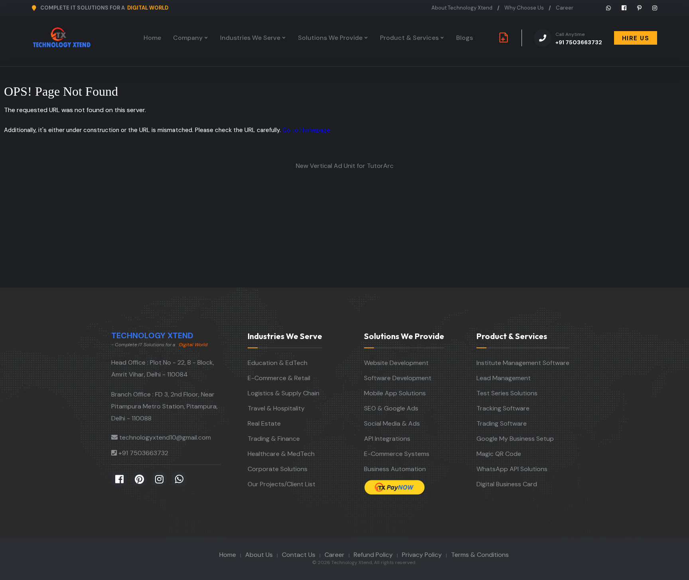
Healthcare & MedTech (281, 454)
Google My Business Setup (515, 438)
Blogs (464, 38)
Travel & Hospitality (276, 408)
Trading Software (501, 423)
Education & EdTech (277, 363)
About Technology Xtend (461, 7)
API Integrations (387, 438)
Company (188, 38)
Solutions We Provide (330, 38)
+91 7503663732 (578, 38)
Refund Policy (373, 554)
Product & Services (409, 38)
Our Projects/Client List (281, 484)
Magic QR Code (498, 454)
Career (564, 7)
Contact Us (298, 554)
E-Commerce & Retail (279, 378)
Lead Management (503, 378)
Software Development (397, 378)
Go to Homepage (306, 130)
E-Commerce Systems (396, 454)
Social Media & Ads (392, 423)
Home (152, 38)
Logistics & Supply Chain (283, 393)
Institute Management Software (522, 363)
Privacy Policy (422, 554)
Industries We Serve (250, 38)
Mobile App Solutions (395, 393)
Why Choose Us (524, 7)
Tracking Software (503, 408)
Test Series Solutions (506, 393)
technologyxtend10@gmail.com (165, 437)
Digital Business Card (506, 484)
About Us (259, 554)
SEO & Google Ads (391, 408)
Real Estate (264, 423)
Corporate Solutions (277, 469)
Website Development (396, 363)
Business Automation (395, 469)
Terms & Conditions (480, 554)
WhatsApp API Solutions (511, 469)
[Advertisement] (344, 228)
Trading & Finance (274, 438)
